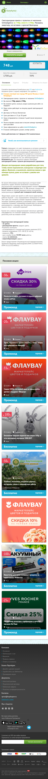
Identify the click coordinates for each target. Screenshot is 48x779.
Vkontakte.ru (6, 708)
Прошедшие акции (9, 674)
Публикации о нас (9, 654)
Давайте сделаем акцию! (11, 669)
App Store (7, 722)
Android (38, 89)
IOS (30, 89)
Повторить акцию (14, 55)
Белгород (24, 2)
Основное (6, 82)
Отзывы (25, 82)
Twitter (9, 708)
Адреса (16, 82)
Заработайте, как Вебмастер (12, 672)
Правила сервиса (9, 659)
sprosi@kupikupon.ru (9, 697)
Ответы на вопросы (9, 662)
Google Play (20, 722)
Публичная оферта (9, 687)
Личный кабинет (46, 2)
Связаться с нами (8, 699)
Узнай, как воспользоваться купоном (23, 140)
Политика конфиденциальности (14, 689)
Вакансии (6, 656)
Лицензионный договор (11, 684)
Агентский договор (9, 681)
